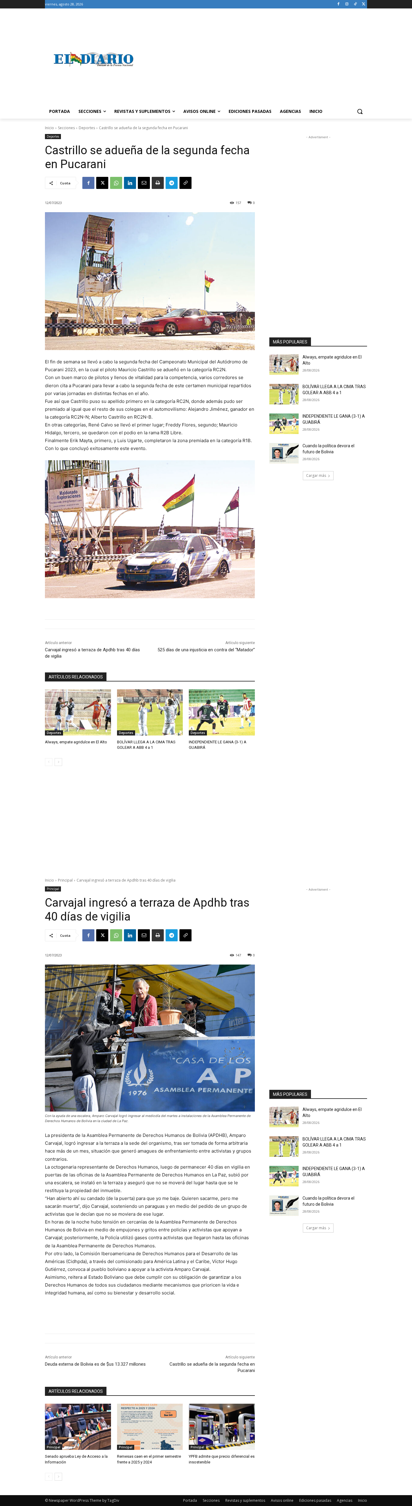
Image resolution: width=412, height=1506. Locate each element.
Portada (190, 1500)
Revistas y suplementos (245, 1500)
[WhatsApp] (116, 183)
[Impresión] (158, 183)
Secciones (66, 127)
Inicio (49, 127)
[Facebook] (338, 4)
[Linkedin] (130, 183)
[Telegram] (172, 183)
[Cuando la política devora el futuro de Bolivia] (284, 453)
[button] (360, 111)
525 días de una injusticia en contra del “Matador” (206, 649)
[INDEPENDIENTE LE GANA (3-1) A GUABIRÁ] (222, 712)
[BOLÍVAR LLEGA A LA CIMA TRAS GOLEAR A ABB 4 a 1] (150, 712)
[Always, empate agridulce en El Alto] (78, 712)
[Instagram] (347, 4)
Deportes (87, 127)
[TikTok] (355, 4)
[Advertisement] (254, 59)
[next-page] (58, 762)
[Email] (144, 183)
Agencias (344, 1500)
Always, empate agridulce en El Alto (76, 742)
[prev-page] (48, 762)
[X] (363, 4)
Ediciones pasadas (315, 1500)
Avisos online (282, 1500)
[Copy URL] (185, 183)
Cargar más (316, 475)
